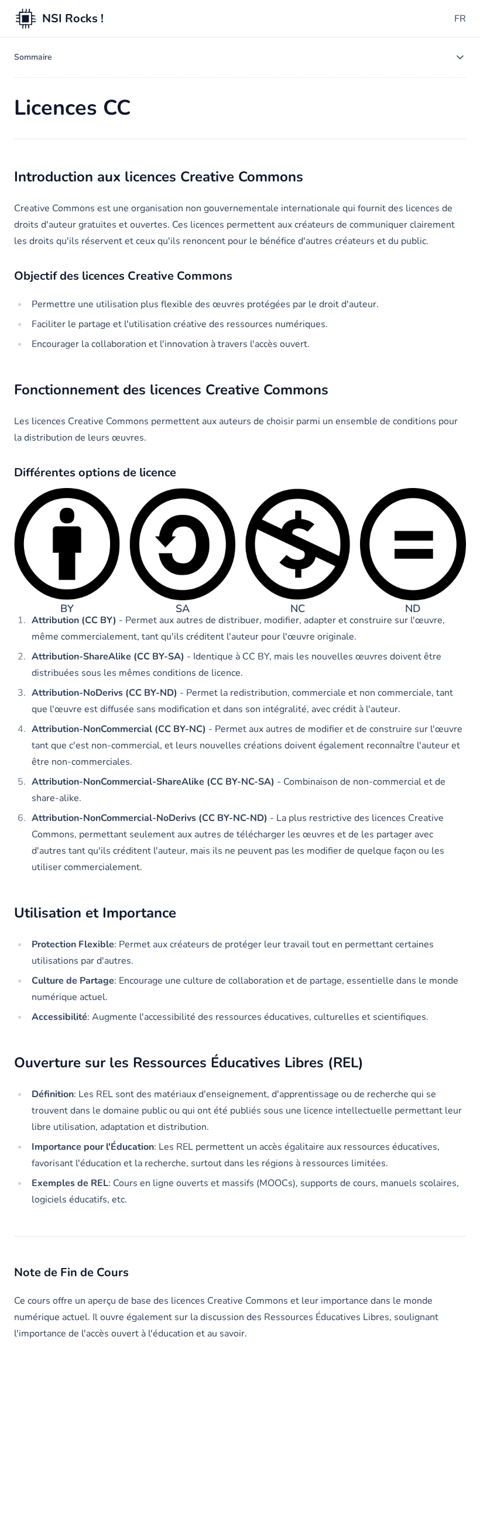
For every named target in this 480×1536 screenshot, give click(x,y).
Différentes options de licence (95, 472)
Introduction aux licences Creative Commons (158, 176)
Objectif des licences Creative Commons (123, 276)
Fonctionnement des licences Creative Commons (171, 389)
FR (460, 18)
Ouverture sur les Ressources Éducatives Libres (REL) (189, 1062)
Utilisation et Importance (95, 912)
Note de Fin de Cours (71, 1272)
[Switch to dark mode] (441, 18)
